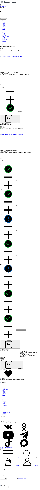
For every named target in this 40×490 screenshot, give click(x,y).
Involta (1, 448)
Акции (3, 404)
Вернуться (3, 369)
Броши (3, 392)
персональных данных (22, 478)
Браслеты (4, 393)
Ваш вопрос (2, 475)
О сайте (3, 414)
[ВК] (8, 430)
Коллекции (4, 402)
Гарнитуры (4, 32)
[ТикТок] (8, 446)
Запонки (4, 37)
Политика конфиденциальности (6, 447)
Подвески (4, 43)
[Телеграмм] (24, 438)
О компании (4, 409)
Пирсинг (4, 41)
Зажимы (3, 38)
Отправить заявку (3, 479)
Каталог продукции (3, 386)
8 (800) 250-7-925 (3, 420)
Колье (3, 34)
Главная (3, 42)
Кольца (3, 388)
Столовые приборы (5, 36)
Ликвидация (4, 405)
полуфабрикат (5, 33)
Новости (4, 413)
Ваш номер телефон (4, 473)
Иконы (3, 40)
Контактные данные (6, 412)
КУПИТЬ (17, 122)
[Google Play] (4, 488)
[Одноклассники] (24, 430)
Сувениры (4, 35)
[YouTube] (8, 438)
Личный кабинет (5, 410)
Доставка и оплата (5, 411)
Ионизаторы (4, 39)
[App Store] (12, 488)
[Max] (24, 446)
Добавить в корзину (19, 368)
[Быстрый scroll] (0, 449)
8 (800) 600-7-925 (3, 6)
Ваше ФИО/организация (4, 471)
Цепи (3, 394)
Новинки (4, 403)
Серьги (3, 390)
